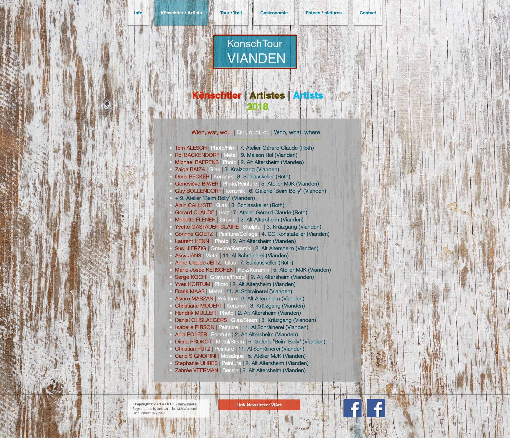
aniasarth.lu (166, 408)
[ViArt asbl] (376, 408)
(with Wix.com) (186, 408)
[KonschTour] (352, 408)
